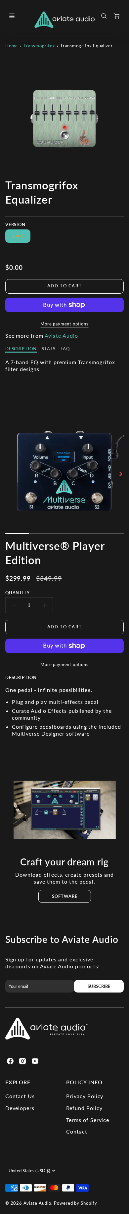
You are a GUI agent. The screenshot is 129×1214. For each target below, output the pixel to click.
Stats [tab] (49, 348)
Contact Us (20, 1096)
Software (64, 896)
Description (21, 677)
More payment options (64, 323)
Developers (20, 1108)
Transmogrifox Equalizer (86, 45)
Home (11, 45)
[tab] (23, 680)
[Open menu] (12, 16)
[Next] (120, 473)
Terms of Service (87, 1120)
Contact (76, 1131)
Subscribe (99, 986)
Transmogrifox (39, 45)
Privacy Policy (84, 1096)
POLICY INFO (84, 1082)
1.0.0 (18, 236)
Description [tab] (21, 348)
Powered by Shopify (75, 1203)
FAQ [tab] (65, 348)
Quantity (17, 592)
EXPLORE (18, 1082)
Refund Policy (84, 1108)
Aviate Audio (61, 335)
